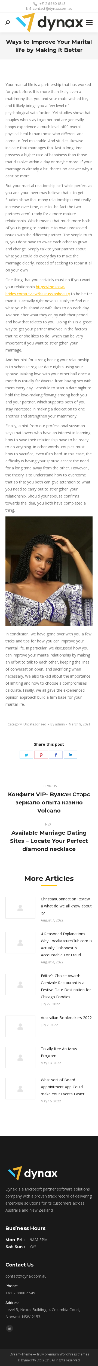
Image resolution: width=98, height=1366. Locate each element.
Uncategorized (34, 724)
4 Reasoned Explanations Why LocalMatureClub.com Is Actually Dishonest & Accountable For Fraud (66, 944)
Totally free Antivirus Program (59, 1052)
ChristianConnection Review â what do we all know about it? (66, 906)
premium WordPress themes (67, 1354)
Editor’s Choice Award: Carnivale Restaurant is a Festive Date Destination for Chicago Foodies (66, 986)
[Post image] (20, 908)
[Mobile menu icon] (89, 22)
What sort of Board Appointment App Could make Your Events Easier (62, 1086)
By (57, 724)
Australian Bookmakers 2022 (66, 1017)
